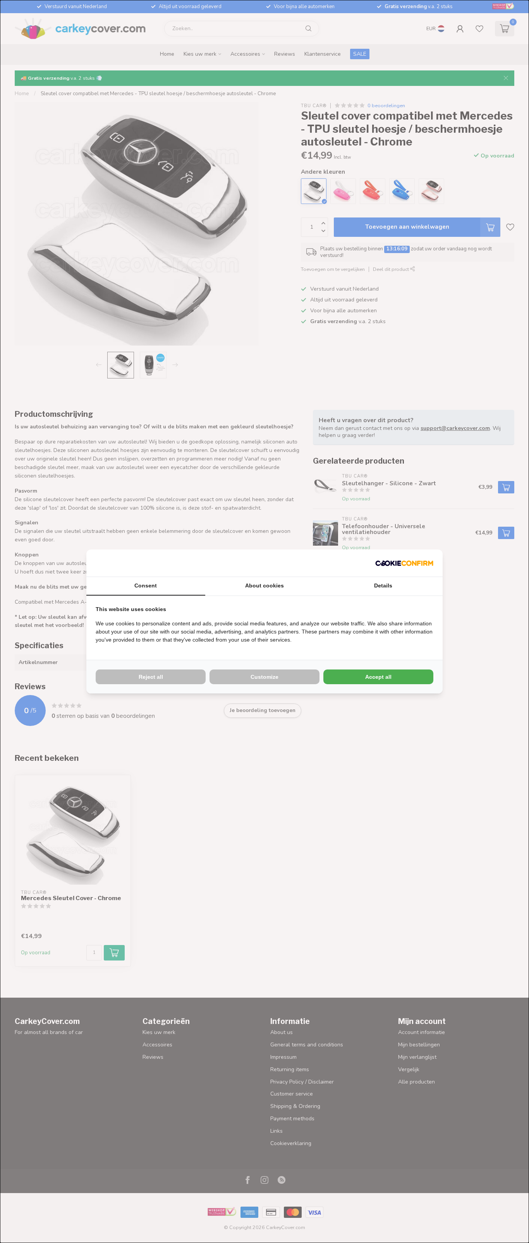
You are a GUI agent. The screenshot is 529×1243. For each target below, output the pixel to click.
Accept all (378, 677)
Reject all (151, 677)
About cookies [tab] (264, 585)
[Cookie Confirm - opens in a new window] (404, 563)
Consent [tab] (145, 585)
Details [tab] (383, 585)
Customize (264, 677)
